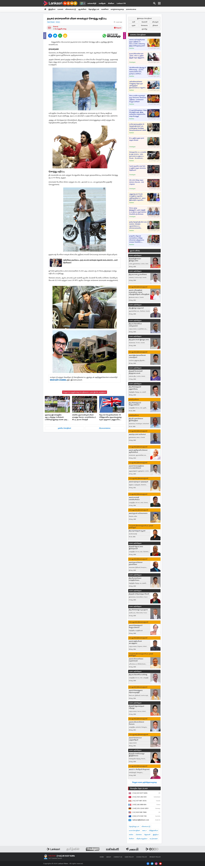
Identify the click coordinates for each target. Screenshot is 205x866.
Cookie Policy (141, 857)
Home (102, 857)
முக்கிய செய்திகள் (64, 428)
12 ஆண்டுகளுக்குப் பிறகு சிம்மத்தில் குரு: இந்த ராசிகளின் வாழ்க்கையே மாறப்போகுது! (138, 113)
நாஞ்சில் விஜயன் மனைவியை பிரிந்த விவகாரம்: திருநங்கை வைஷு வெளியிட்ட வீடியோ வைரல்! (136, 239)
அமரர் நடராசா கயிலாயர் (137, 434)
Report (118, 28)
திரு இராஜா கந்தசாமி (136, 308)
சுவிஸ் (131, 834)
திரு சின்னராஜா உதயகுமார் (138, 610)
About (108, 857)
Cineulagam (132, 62)
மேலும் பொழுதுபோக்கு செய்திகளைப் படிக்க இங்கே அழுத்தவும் (84, 392)
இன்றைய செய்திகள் (144, 18)
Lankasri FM (121, 3)
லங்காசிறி (91, 3)
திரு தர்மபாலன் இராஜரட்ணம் (139, 340)
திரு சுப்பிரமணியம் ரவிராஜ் (138, 674)
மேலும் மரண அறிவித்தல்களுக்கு (144, 782)
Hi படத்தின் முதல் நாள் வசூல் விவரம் (136, 139)
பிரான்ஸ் (139, 834)
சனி (133, 22)
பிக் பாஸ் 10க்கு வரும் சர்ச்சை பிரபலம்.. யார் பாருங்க (136, 182)
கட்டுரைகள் (154, 839)
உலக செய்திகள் (134, 830)
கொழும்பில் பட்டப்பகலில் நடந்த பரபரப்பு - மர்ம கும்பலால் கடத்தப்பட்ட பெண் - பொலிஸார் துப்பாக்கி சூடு (137, 155)
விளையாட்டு (70, 9)
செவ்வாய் (144, 25)
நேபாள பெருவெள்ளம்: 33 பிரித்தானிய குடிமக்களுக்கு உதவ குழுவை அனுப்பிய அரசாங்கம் (110, 417)
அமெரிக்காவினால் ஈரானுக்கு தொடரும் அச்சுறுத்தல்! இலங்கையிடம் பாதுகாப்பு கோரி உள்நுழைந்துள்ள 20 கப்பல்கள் (137, 85)
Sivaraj (55, 26)
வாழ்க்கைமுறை (117, 9)
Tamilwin (131, 90)
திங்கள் (155, 25)
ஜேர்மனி (147, 834)
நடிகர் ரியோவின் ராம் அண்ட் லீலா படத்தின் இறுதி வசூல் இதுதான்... (137, 56)
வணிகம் (104, 9)
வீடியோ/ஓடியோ (141, 839)
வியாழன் (155, 22)
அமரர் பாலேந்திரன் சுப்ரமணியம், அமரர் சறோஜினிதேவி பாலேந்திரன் (139, 292)
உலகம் (60, 9)
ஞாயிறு (144, 29)
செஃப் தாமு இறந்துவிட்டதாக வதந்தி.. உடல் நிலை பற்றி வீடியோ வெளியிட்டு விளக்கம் (137, 211)
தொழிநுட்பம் (93, 9)
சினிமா (111, 3)
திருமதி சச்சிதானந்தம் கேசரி (139, 594)
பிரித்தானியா (153, 830)
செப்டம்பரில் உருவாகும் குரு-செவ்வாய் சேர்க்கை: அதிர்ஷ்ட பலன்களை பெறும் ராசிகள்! (137, 99)
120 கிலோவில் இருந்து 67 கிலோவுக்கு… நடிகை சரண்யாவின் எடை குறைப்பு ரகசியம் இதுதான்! (137, 71)
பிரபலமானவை (104, 428)
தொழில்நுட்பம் (134, 826)
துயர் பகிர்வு (135, 251)
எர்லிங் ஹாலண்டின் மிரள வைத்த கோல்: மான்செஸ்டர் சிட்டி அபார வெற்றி (84, 417)
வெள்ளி (144, 22)
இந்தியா (51, 9)
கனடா (144, 830)
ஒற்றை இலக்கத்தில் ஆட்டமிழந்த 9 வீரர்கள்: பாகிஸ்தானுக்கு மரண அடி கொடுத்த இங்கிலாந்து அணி (57, 417)
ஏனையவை (131, 9)
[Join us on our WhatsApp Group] (111, 35)
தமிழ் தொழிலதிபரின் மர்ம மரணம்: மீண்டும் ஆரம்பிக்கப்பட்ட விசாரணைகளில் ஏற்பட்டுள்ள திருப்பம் (138, 225)
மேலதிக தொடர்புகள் (139, 788)
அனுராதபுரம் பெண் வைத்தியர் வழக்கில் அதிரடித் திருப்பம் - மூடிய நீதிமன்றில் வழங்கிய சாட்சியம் (137, 197)
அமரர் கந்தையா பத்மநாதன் (138, 482)
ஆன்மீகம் (82, 9)
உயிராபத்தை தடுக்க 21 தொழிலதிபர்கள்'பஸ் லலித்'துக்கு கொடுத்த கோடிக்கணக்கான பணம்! (137, 127)
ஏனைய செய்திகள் (138, 35)
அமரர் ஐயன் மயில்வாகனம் (138, 513)
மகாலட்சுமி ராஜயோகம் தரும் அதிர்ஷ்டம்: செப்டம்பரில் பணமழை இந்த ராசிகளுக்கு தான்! (137, 43)
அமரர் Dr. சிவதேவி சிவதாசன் (139, 769)
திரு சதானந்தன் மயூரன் (137, 531)
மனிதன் (102, 3)
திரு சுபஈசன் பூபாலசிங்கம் (138, 274)
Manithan (131, 48)
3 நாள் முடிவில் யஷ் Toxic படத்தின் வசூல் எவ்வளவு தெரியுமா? (137, 168)
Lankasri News (63, 863)
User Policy (129, 857)
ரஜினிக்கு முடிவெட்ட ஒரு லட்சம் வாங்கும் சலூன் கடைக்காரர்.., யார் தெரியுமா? (90, 261)
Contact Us (118, 857)
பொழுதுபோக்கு (60, 29)
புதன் (133, 25)
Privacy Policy (155, 857)
